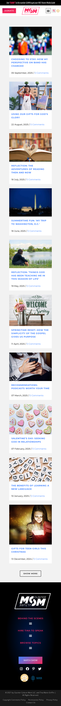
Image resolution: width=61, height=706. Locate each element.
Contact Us (30, 702)
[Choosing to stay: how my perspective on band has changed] (30, 41)
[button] (48, 10)
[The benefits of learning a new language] (30, 469)
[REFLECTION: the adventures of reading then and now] (30, 147)
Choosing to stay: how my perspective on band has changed (29, 62)
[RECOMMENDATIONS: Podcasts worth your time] (30, 367)
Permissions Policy (36, 700)
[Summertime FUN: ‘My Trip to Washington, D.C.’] (30, 202)
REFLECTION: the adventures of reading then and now (27, 169)
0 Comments (42, 73)
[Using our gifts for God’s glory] (30, 96)
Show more (30, 573)
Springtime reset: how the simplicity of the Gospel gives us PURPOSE (30, 333)
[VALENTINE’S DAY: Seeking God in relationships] (30, 419)
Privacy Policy (52, 700)
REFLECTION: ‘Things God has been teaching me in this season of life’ (28, 275)
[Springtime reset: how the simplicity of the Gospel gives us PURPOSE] (30, 310)
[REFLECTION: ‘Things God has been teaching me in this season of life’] (30, 254)
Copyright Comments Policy (14, 700)
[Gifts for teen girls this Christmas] (30, 524)
